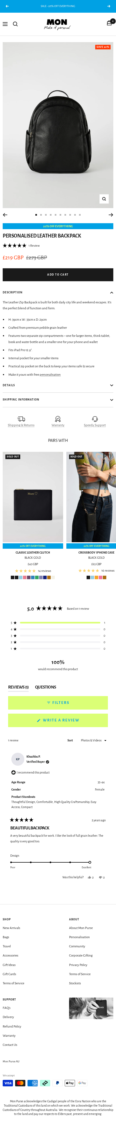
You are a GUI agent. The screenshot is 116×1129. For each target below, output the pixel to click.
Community (77, 946)
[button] (21, 245)
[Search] (15, 24)
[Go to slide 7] (65, 215)
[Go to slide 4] (51, 215)
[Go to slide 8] (70, 215)
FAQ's (7, 1008)
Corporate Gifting (81, 955)
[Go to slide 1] (36, 215)
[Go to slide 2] (41, 215)
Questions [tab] (45, 688)
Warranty (58, 425)
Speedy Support (95, 425)
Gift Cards (9, 974)
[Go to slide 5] (55, 215)
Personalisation (79, 937)
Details (9, 385)
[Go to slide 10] (80, 215)
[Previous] (5, 215)
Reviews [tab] (18, 688)
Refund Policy (12, 1026)
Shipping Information (21, 399)
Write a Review (71, 722)
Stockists (75, 983)
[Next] (111, 215)
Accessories (10, 955)
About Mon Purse (81, 928)
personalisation (50, 375)
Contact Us (10, 1045)
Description (13, 292)
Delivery (8, 1017)
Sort (70, 740)
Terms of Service (13, 983)
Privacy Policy (78, 965)
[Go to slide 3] (46, 215)
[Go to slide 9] (75, 215)
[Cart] (109, 24)
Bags (6, 937)
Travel (7, 946)
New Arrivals (11, 928)
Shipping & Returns (21, 425)
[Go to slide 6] (60, 215)
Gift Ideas (9, 965)
